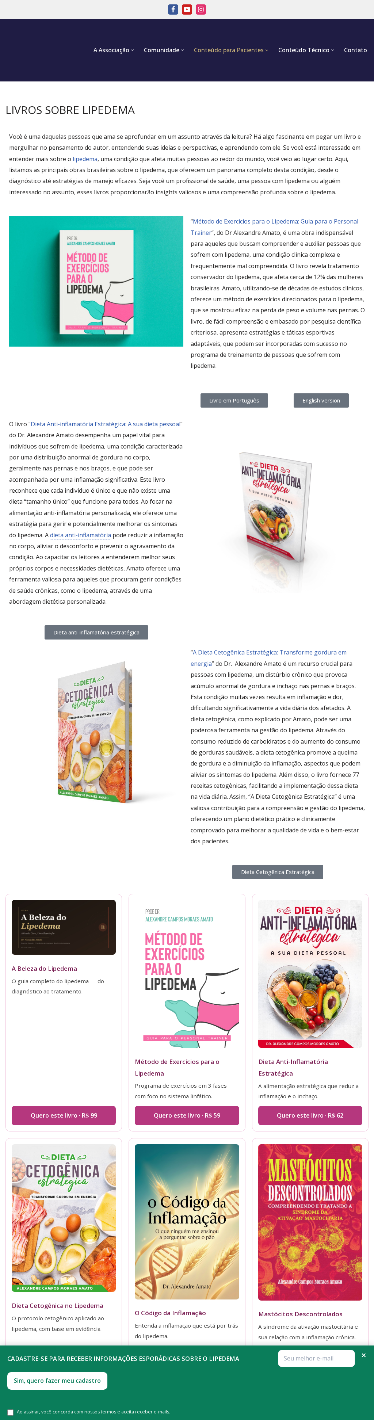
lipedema (85, 159)
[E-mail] (316, 1358)
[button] (132, 50)
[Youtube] (187, 9)
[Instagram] (201, 9)
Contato (355, 50)
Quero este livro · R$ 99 (64, 1115)
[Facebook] (173, 9)
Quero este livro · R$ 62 (310, 1115)
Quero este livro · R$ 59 (187, 1115)
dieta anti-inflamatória (80, 535)
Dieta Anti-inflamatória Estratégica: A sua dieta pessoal (105, 424)
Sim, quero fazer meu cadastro (57, 1381)
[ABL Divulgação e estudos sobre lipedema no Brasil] (40, 50)
